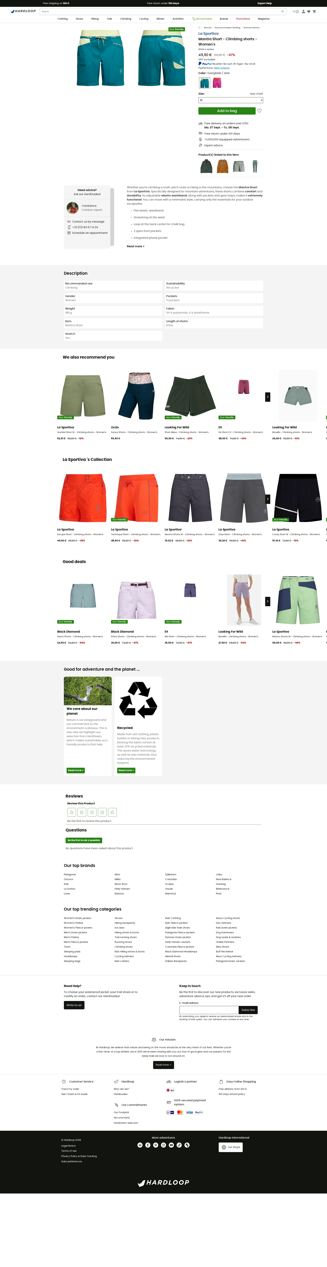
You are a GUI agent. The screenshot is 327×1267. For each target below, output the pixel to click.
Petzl (218, 894)
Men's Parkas (71, 937)
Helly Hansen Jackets (177, 942)
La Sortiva (69, 889)
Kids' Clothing (173, 918)
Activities (178, 19)
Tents (67, 947)
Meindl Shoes (173, 956)
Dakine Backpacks (176, 961)
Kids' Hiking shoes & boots (130, 952)
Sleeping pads (72, 952)
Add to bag (227, 111)
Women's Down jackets (77, 918)
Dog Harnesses (225, 932)
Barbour (119, 894)
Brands (224, 19)
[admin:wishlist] (259, 111)
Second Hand (204, 19)
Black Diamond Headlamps (181, 952)
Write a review (206, 49)
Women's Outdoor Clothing (227, 28)
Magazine (264, 19)
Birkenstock (222, 889)
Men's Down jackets (75, 932)
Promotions (243, 19)
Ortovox (68, 879)
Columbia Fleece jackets (179, 947)
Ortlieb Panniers (225, 942)
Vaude (169, 889)
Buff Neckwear (224, 952)
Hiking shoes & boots (127, 932)
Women (208, 28)
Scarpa (169, 884)
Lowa (67, 894)
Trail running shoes (126, 937)
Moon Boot (121, 884)
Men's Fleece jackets (76, 942)
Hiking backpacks (125, 923)
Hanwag (221, 884)
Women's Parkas (73, 923)
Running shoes (123, 942)
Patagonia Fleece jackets (180, 932)
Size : (201, 93)
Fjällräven (170, 874)
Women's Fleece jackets (78, 928)
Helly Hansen (122, 889)
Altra (117, 874)
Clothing (62, 19)
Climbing (125, 19)
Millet (118, 879)
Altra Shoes (222, 947)
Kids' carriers (122, 961)
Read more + (136, 246)
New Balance (223, 879)
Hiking (95, 19)
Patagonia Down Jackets (230, 961)
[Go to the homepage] (201, 27)
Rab (66, 884)
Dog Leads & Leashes (228, 937)
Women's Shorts (251, 28)
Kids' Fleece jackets (176, 923)
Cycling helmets (124, 956)
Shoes (79, 19)
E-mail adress (189, 1003)
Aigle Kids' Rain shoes (177, 928)
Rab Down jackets (226, 928)
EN (294, 11)
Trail (109, 19)
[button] (100, 58)
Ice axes (119, 928)
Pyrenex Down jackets (178, 937)
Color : (214, 73)
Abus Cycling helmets (229, 956)
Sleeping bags (72, 961)
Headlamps (70, 956)
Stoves (118, 918)
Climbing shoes (124, 947)
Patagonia (70, 874)
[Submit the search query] (283, 12)
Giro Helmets (223, 923)
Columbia (171, 879)
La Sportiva (208, 33)
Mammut (170, 894)
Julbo (219, 874)
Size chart (256, 93)
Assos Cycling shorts (228, 918)
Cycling (143, 19)
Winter (160, 19)
